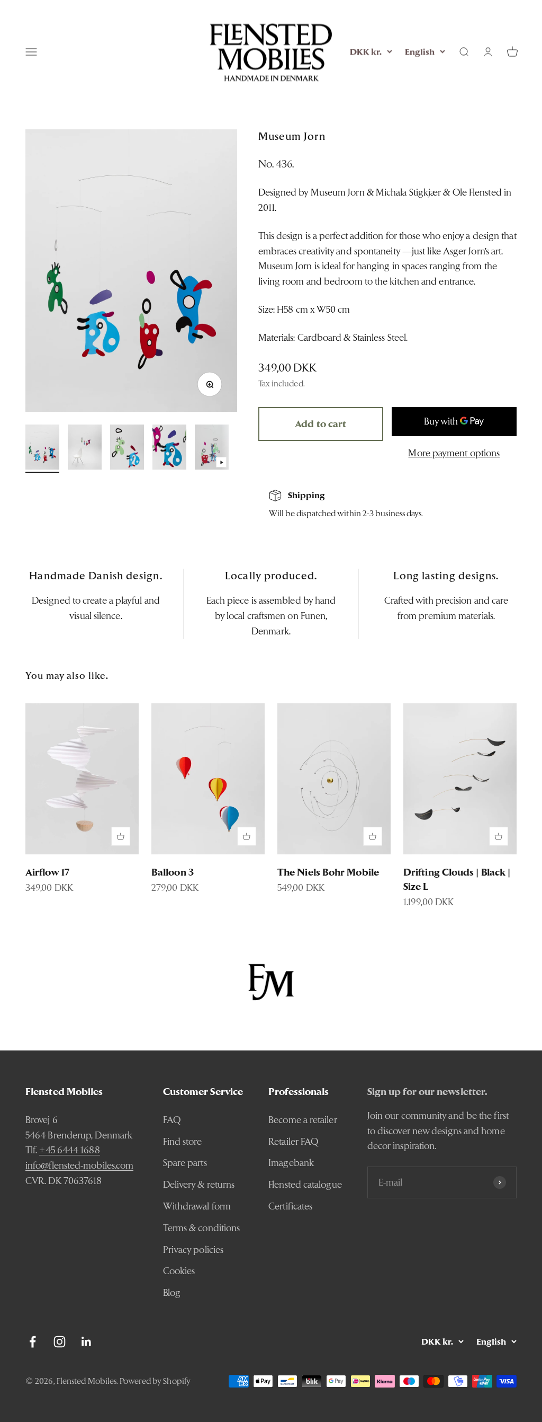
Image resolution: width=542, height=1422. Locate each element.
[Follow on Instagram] (59, 1342)
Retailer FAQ (293, 1141)
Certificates (290, 1206)
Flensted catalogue (305, 1184)
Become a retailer (302, 1119)
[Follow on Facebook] (32, 1342)
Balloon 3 (172, 872)
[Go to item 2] (85, 449)
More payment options (454, 452)
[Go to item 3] (127, 449)
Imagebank (291, 1162)
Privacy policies (193, 1249)
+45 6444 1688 (69, 1149)
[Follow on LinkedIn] (86, 1342)
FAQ (172, 1119)
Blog (171, 1292)
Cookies (179, 1270)
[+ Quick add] (120, 836)
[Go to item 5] (212, 449)
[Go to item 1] (42, 449)
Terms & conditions (201, 1227)
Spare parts (185, 1162)
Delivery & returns (199, 1184)
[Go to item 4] (169, 449)
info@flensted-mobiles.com (79, 1165)
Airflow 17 (47, 872)
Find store (182, 1141)
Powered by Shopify (155, 1381)
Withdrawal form (197, 1206)
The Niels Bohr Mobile (328, 872)
